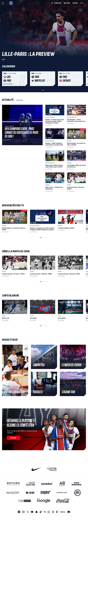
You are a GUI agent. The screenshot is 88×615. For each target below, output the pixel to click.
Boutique (75, 3)
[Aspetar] (62, 493)
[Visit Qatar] (30, 484)
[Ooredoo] (46, 484)
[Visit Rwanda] (76, 484)
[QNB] (30, 493)
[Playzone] (13, 438)
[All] (62, 484)
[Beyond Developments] (13, 484)
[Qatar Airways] (52, 469)
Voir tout (19, 100)
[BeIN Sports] (24, 501)
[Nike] (36, 469)
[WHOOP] (13, 493)
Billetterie (67, 3)
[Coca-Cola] (63, 501)
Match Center (7, 84)
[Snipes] (45, 493)
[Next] (84, 79)
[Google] (43, 501)
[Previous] (4, 79)
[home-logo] (11, 3)
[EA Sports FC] (77, 493)
